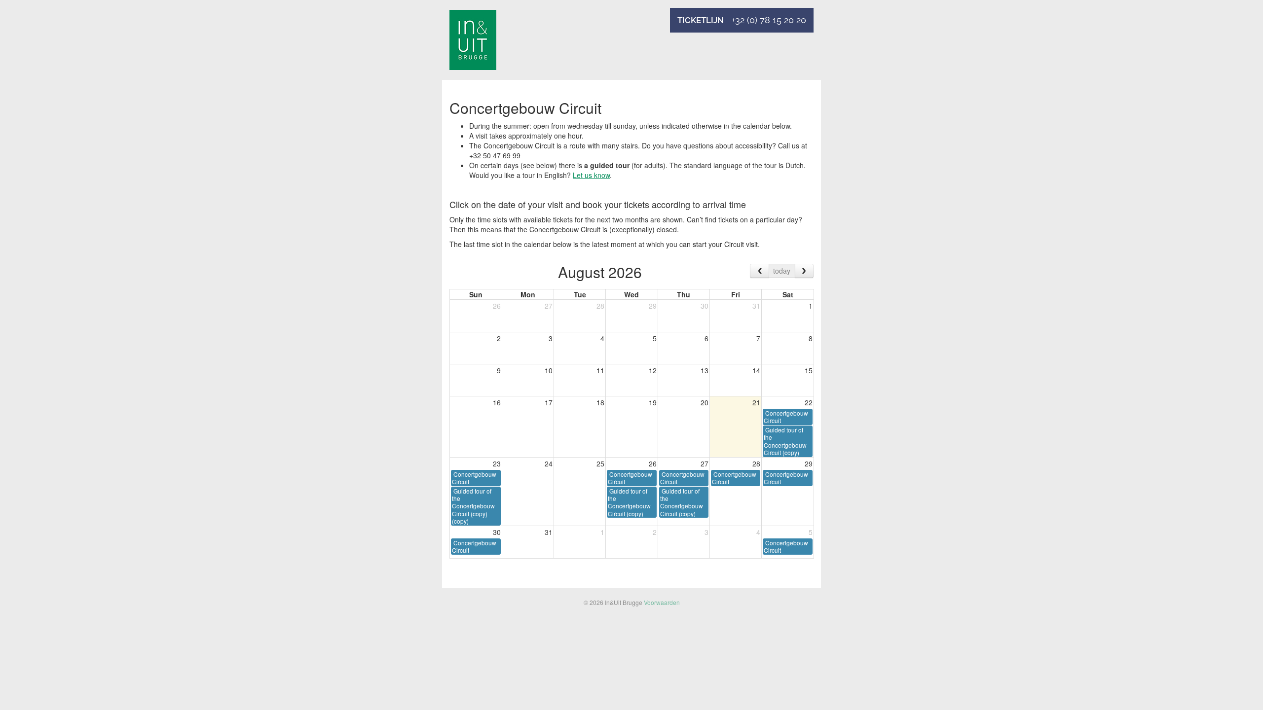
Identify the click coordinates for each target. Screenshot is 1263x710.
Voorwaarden (662, 602)
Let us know (591, 175)
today (781, 271)
